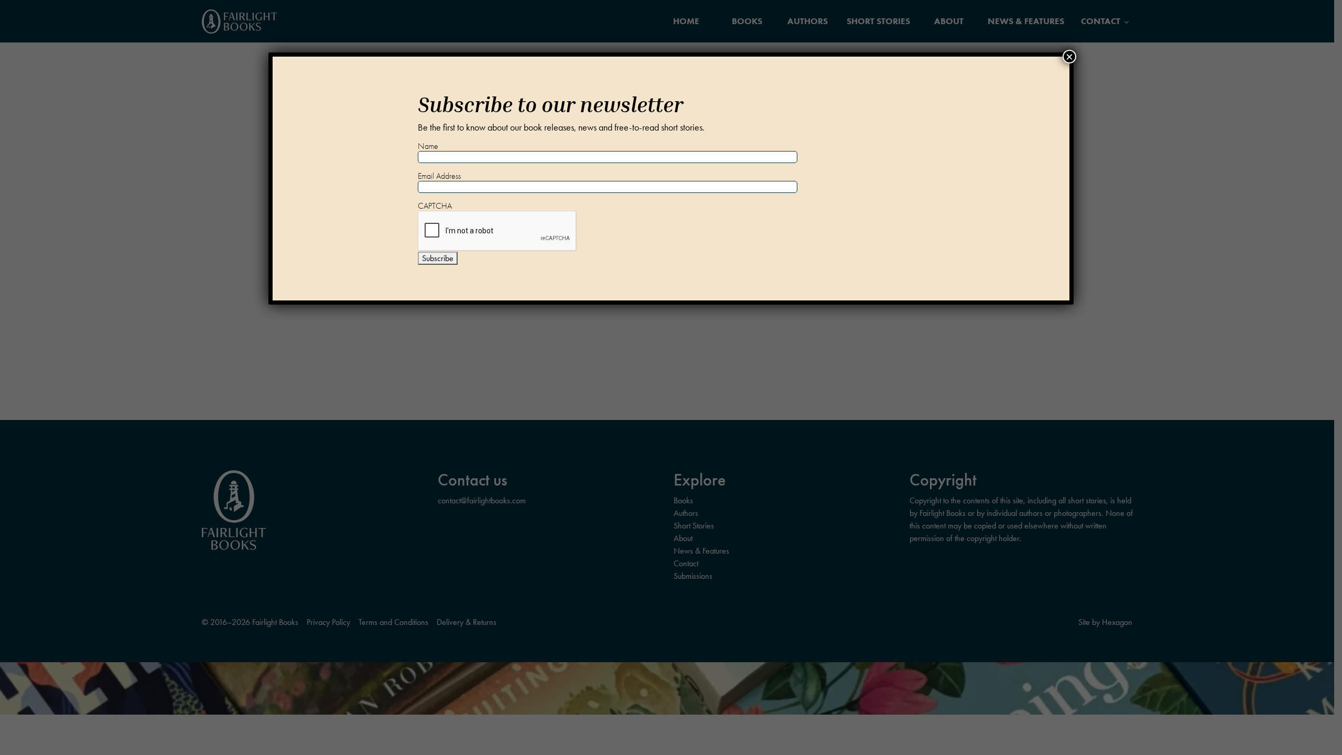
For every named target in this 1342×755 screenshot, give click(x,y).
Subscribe (437, 258)
